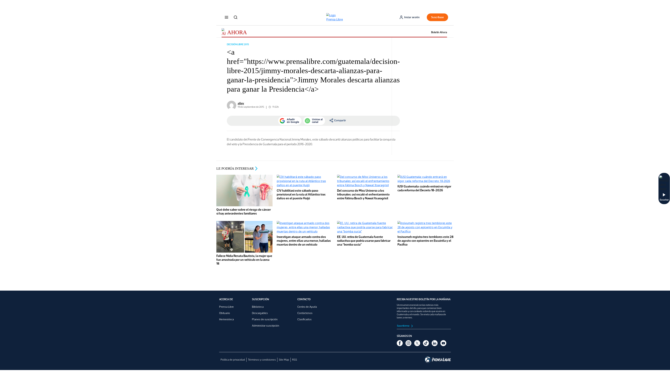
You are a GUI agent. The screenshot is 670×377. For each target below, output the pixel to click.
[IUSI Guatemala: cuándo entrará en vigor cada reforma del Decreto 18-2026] (425, 179)
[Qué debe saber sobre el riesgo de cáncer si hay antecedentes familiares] (244, 191)
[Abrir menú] (226, 17)
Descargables (260, 313)
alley (241, 103)
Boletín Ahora (439, 32)
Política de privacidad (233, 359)
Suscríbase (437, 17)
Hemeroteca (226, 319)
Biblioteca (258, 306)
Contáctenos (304, 313)
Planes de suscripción (265, 319)
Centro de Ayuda (307, 306)
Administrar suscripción (265, 325)
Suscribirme (403, 325)
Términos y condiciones (262, 359)
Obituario (224, 313)
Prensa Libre (226, 306)
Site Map (284, 359)
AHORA (237, 32)
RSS (294, 359)
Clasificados (304, 319)
